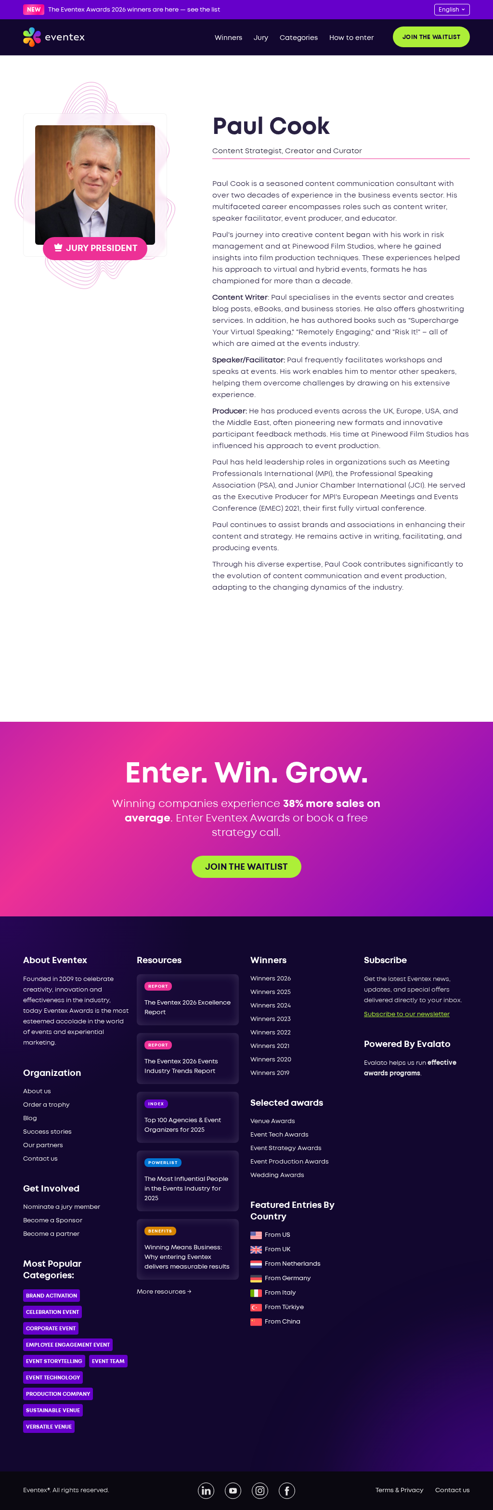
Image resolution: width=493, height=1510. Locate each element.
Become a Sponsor (52, 1220)
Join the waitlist (431, 37)
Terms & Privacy (400, 1490)
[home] (54, 37)
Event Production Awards (289, 1162)
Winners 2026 (270, 978)
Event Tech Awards (279, 1135)
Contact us (40, 1159)
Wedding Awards (277, 1175)
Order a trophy (46, 1105)
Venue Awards (272, 1121)
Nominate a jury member (61, 1207)
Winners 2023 (270, 1019)
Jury (261, 38)
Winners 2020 (270, 1059)
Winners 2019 (269, 1073)
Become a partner (51, 1234)
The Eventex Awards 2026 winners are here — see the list (134, 10)
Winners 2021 (269, 1046)
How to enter (351, 38)
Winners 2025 (270, 992)
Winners (228, 38)
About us (37, 1091)
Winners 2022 (270, 1032)
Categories (299, 38)
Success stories (47, 1132)
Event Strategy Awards (286, 1148)
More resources (164, 1292)
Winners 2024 (270, 1005)
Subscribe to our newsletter (407, 1014)
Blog (30, 1118)
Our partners (43, 1145)
